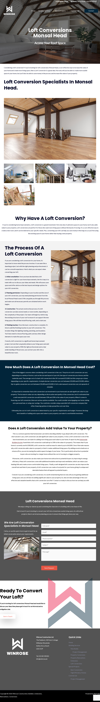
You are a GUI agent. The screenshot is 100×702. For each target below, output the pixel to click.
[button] (91, 11)
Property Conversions (78, 655)
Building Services (44, 11)
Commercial (75, 11)
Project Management (80, 652)
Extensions (74, 661)
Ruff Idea (97, 694)
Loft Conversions (76, 664)
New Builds (74, 649)
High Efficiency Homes (78, 673)
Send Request (49, 568)
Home (33, 11)
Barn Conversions (76, 670)
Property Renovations (78, 658)
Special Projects (60, 11)
